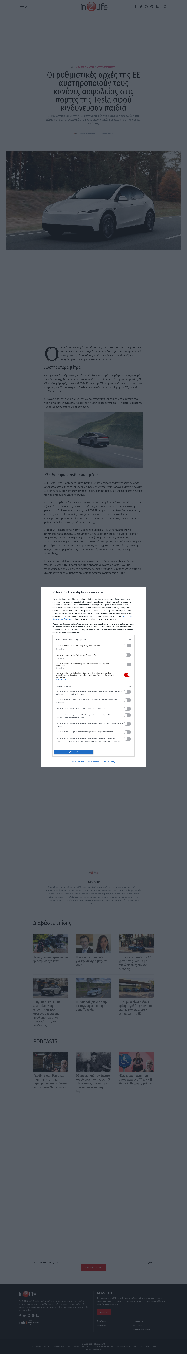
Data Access (93, 762)
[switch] (127, 645)
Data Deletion (78, 762)
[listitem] (93, 639)
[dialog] (93, 677)
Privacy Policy (109, 762)
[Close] (140, 592)
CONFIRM (74, 752)
